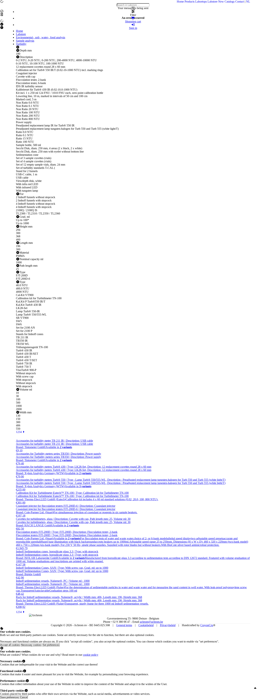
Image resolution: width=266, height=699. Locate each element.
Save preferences (9, 697)
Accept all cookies (10, 645)
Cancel (24, 697)
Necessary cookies (31, 645)
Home (180, 1)
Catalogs (230, 1)
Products (190, 1)
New (221, 1)
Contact (239, 1)
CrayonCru (206, 625)
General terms (124, 625)
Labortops (201, 1)
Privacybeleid (168, 625)
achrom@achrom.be (151, 621)
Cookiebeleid (146, 625)
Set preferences (51, 645)
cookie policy (90, 654)
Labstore (213, 1)
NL (248, 1)
